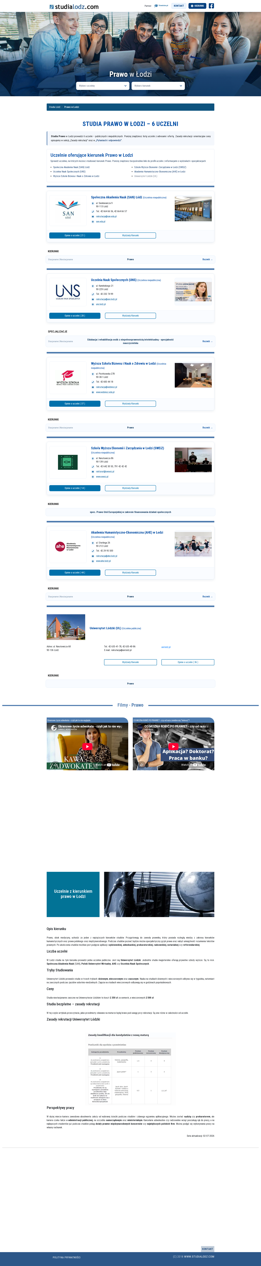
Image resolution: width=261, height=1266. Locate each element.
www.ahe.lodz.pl (103, 561)
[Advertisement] (130, 48)
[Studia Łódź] (74, 6)
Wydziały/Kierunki (130, 235)
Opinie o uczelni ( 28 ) (75, 315)
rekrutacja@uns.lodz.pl (106, 299)
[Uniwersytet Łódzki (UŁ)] (66, 626)
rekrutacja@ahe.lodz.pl (106, 556)
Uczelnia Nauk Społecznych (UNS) (69, 171)
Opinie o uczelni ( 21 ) (75, 235)
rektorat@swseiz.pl (105, 471)
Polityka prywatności (67, 1257)
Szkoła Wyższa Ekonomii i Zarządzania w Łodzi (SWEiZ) (160, 167)
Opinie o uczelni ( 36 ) (188, 662)
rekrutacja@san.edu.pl (106, 216)
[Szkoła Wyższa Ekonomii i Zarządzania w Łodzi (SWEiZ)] (68, 462)
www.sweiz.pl (102, 476)
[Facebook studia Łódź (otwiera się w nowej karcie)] (211, 6)
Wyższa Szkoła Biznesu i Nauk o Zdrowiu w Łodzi (76, 176)
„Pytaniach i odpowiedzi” (109, 140)
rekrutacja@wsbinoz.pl (106, 387)
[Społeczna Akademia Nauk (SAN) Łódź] (68, 210)
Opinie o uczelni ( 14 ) (75, 488)
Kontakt (179, 5)
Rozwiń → (208, 259)
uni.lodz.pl (166, 647)
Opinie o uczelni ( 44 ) (75, 572)
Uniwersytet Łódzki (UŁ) (145, 176)
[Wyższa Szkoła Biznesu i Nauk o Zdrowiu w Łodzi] (68, 377)
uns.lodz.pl (101, 304)
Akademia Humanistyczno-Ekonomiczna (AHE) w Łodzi (159, 171)
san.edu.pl (100, 221)
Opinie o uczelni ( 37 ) (75, 403)
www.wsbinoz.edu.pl (105, 392)
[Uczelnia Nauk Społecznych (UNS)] (68, 292)
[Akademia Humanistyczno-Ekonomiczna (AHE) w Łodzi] (68, 546)
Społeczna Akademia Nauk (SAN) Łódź (71, 167)
